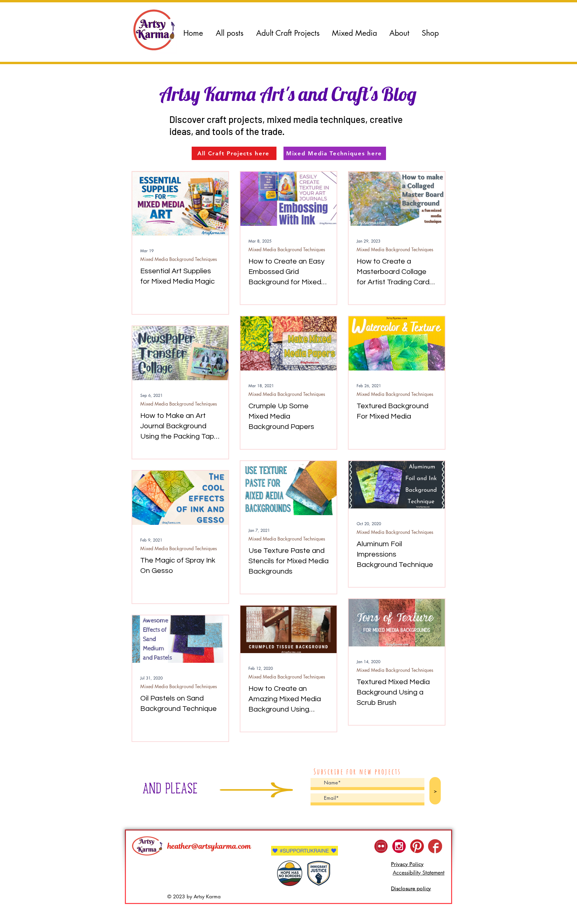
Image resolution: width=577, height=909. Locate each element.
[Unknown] (435, 846)
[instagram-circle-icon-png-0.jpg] (399, 846)
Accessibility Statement (418, 872)
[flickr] (381, 846)
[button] (354, 33)
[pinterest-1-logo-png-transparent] (417, 846)
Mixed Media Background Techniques (178, 259)
